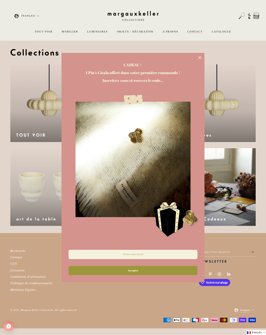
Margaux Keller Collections (36, 310)
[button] (242, 15)
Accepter (133, 270)
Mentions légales (23, 290)
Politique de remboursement (31, 283)
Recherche (18, 251)
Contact (16, 257)
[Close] (199, 57)
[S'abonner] (253, 251)
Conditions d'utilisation (28, 277)
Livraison (17, 270)
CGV (13, 264)
